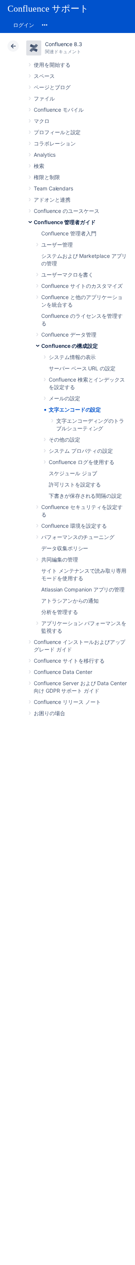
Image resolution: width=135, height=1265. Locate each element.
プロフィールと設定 (57, 132)
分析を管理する (59, 612)
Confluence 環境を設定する (74, 525)
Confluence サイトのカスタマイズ (82, 286)
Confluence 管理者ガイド (65, 222)
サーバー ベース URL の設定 (82, 368)
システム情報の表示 (72, 357)
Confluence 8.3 (63, 44)
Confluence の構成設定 (69, 346)
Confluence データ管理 (68, 334)
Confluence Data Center (63, 672)
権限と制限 (47, 177)
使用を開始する (52, 64)
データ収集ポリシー (64, 548)
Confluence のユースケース (66, 211)
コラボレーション (54, 143)
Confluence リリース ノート (67, 702)
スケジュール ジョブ (73, 473)
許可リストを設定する (75, 484)
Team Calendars (53, 188)
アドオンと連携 (52, 199)
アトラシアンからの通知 (70, 600)
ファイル (44, 98)
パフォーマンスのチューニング (77, 537)
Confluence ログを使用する (81, 462)
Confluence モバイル (59, 109)
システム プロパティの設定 (81, 451)
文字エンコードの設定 (75, 409)
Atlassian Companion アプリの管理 (82, 589)
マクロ (42, 121)
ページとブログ (52, 87)
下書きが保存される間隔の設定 (85, 496)
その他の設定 (64, 439)
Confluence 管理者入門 (68, 233)
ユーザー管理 (57, 244)
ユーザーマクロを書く (67, 274)
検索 (39, 166)
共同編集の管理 (59, 559)
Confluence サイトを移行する (69, 660)
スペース (44, 76)
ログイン (23, 25)
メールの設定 (64, 398)
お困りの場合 (49, 713)
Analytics (45, 154)
